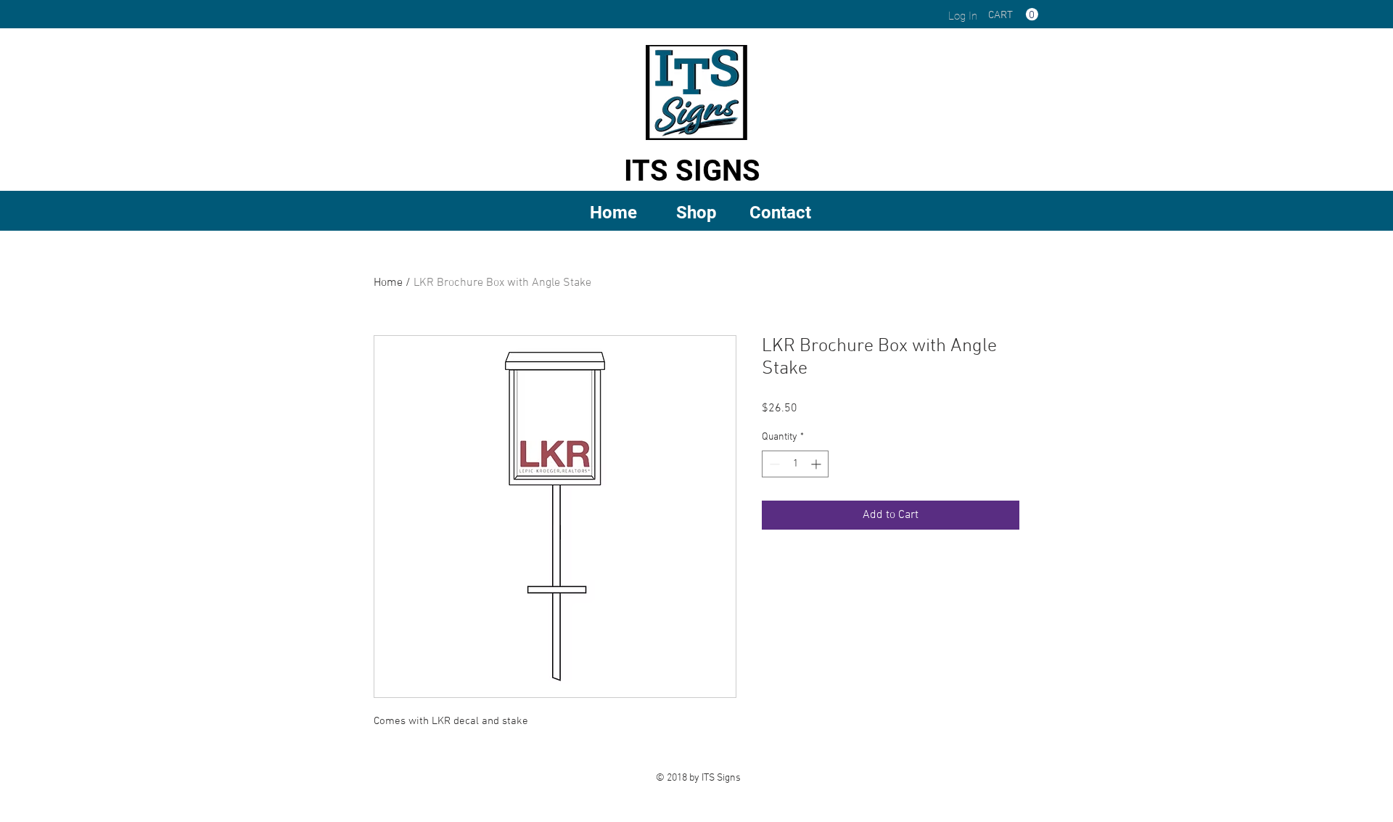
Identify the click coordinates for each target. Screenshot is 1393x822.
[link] (1013, 14)
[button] (697, 211)
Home (388, 283)
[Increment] (817, 464)
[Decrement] (773, 464)
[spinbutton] (795, 464)
